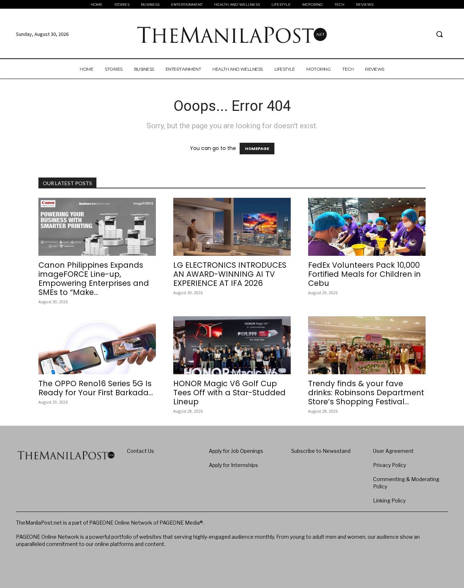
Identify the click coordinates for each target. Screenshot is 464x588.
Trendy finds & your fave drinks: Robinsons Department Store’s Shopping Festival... (366, 392)
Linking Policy (389, 500)
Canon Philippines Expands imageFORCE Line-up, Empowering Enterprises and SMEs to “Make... (93, 278)
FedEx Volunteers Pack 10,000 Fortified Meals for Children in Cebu (364, 274)
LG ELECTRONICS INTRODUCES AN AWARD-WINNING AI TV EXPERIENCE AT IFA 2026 (229, 274)
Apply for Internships (233, 465)
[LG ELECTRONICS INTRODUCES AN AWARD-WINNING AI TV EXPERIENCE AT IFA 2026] (232, 227)
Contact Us (140, 451)
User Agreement (393, 451)
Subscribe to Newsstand (321, 451)
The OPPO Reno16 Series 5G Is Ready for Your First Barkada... (95, 388)
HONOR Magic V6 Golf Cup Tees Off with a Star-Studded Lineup (229, 392)
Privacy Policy (389, 465)
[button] (439, 34)
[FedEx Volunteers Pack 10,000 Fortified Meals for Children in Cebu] (367, 227)
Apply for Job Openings (236, 451)
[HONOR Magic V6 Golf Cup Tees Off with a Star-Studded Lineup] (232, 345)
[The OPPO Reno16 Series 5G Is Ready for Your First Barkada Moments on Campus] (97, 345)
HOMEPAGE (257, 148)
